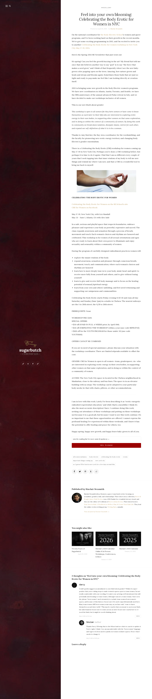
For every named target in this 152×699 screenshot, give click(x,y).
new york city (100, 460)
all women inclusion (80, 457)
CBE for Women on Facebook (84, 207)
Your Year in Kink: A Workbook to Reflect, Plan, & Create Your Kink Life (109, 504)
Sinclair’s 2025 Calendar (128, 549)
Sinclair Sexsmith (116, 29)
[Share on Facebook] (74, 471)
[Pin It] (85, 471)
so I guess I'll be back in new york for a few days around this (94, 464)
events (125, 457)
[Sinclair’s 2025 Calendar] (130, 539)
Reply (138, 616)
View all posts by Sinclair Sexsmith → (96, 512)
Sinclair (90, 622)
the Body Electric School (112, 35)
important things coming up (83, 460)
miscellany (106, 7)
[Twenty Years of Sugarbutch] (82, 539)
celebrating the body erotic (110, 457)
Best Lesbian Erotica (116, 502)
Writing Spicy (112, 507)
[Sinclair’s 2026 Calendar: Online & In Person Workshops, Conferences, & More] (106, 539)
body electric (93, 457)
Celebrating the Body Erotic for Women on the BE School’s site (100, 204)
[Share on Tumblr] (90, 471)
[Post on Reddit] (96, 471)
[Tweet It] (79, 471)
